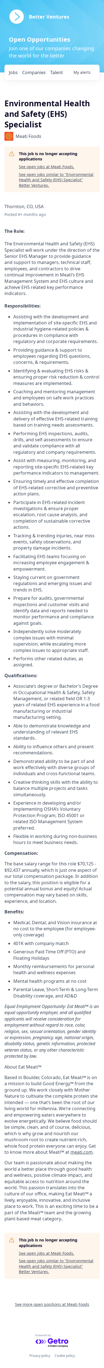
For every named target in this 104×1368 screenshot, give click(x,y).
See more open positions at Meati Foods (52, 1304)
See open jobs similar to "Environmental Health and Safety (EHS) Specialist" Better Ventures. (56, 180)
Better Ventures (49, 16)
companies (34, 72)
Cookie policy (65, 1355)
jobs (13, 72)
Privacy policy (39, 1355)
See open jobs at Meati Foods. (46, 166)
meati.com (81, 1152)
